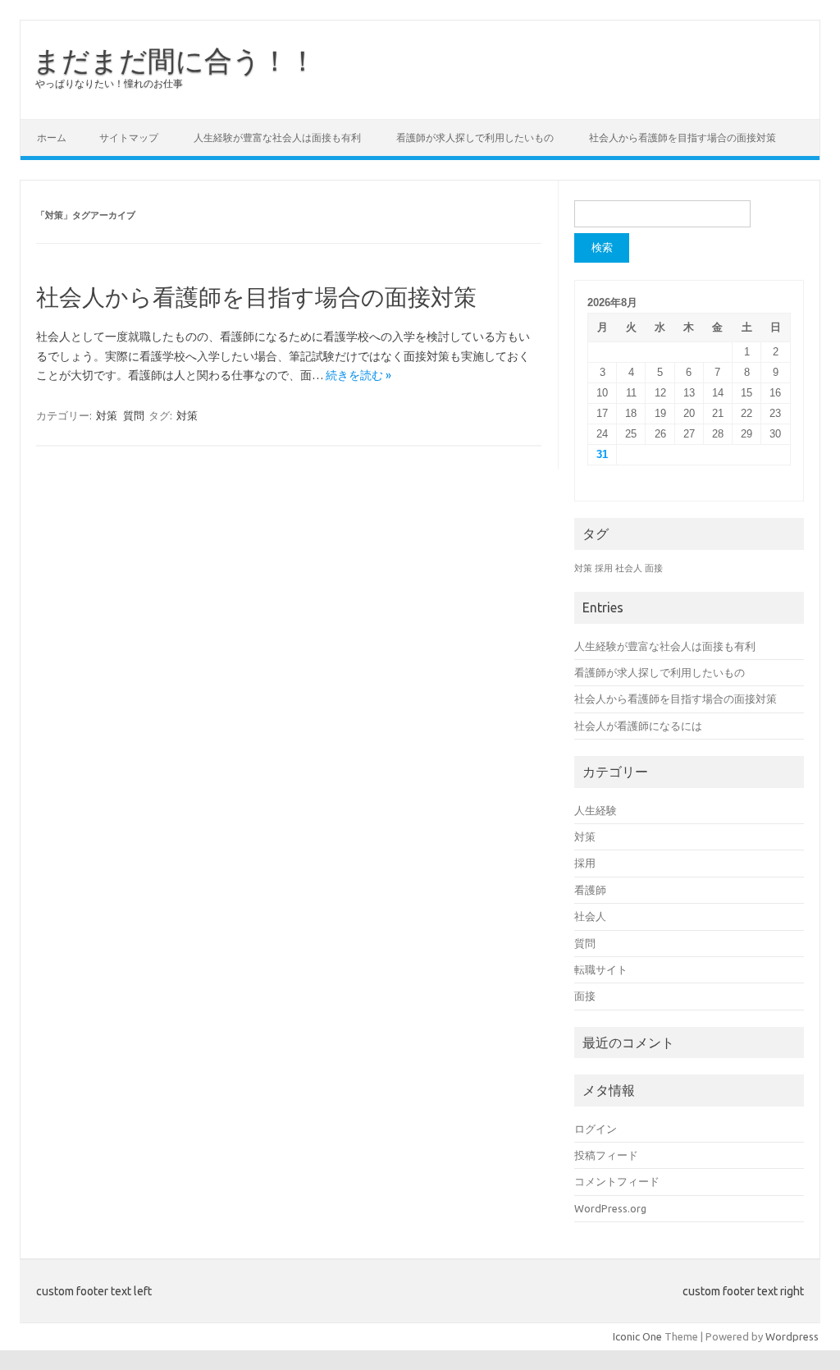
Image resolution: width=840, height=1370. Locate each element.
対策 (106, 415)
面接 (654, 568)
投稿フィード (606, 1155)
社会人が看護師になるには (638, 725)
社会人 (628, 568)
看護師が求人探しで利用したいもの (475, 137)
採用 (604, 568)
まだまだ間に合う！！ (175, 60)
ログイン (595, 1128)
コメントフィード (617, 1181)
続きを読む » (358, 375)
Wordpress (792, 1336)
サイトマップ (128, 137)
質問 (133, 415)
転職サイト (601, 969)
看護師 (590, 890)
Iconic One (637, 1336)
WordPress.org (610, 1208)
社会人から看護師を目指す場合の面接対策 (682, 137)
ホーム (51, 137)
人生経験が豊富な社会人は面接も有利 (277, 137)
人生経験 (595, 810)
